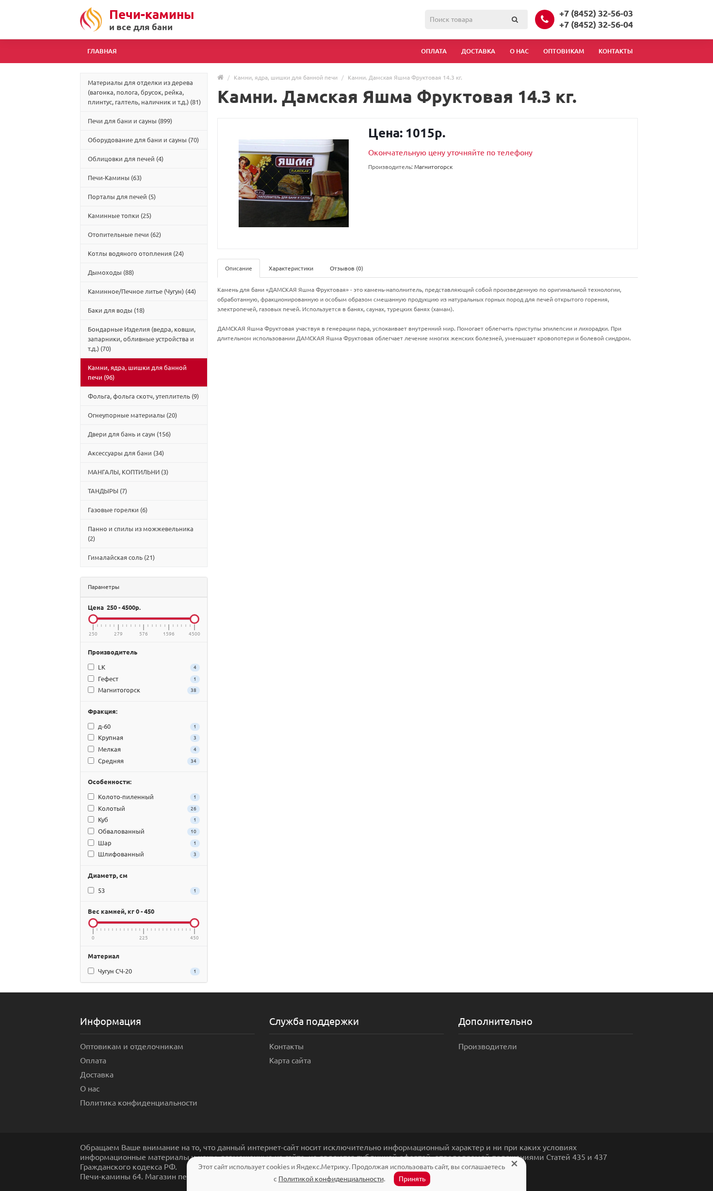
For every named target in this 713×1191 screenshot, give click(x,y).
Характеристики (291, 268)
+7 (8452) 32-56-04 (596, 24)
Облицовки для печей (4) (125, 158)
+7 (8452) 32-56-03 (596, 13)
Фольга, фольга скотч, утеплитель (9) (143, 396)
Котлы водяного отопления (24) (136, 253)
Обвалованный (146, 831)
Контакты (616, 51)
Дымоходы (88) (111, 272)
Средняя (146, 760)
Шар (146, 842)
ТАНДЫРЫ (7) (107, 490)
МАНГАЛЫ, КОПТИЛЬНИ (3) (128, 472)
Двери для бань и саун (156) (129, 434)
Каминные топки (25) (119, 215)
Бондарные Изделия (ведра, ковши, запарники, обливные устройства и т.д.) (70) (141, 339)
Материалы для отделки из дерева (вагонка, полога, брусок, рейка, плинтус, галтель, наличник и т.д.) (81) (144, 92)
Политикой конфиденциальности (331, 1179)
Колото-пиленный (146, 796)
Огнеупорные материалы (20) (132, 415)
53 (146, 890)
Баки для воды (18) (116, 310)
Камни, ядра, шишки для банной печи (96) (137, 372)
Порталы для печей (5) (122, 196)
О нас (519, 51)
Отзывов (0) (346, 268)
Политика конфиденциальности (138, 1102)
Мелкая (146, 749)
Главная (102, 51)
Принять (412, 1179)
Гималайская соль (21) (121, 557)
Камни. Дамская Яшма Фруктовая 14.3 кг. (405, 77)
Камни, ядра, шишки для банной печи (286, 77)
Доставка (478, 51)
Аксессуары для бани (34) (126, 453)
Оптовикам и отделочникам (131, 1046)
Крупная (146, 737)
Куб (146, 819)
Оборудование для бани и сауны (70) (143, 139)
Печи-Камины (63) (115, 177)
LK (146, 667)
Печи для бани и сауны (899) (130, 120)
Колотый (146, 808)
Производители (487, 1046)
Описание (238, 268)
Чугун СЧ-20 (146, 971)
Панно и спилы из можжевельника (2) (141, 533)
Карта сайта (290, 1060)
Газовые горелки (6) (117, 509)
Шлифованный (146, 854)
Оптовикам (563, 51)
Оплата (434, 51)
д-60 (146, 726)
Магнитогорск (146, 690)
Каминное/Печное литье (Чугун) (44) (142, 291)
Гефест (146, 678)
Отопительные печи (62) (124, 234)
